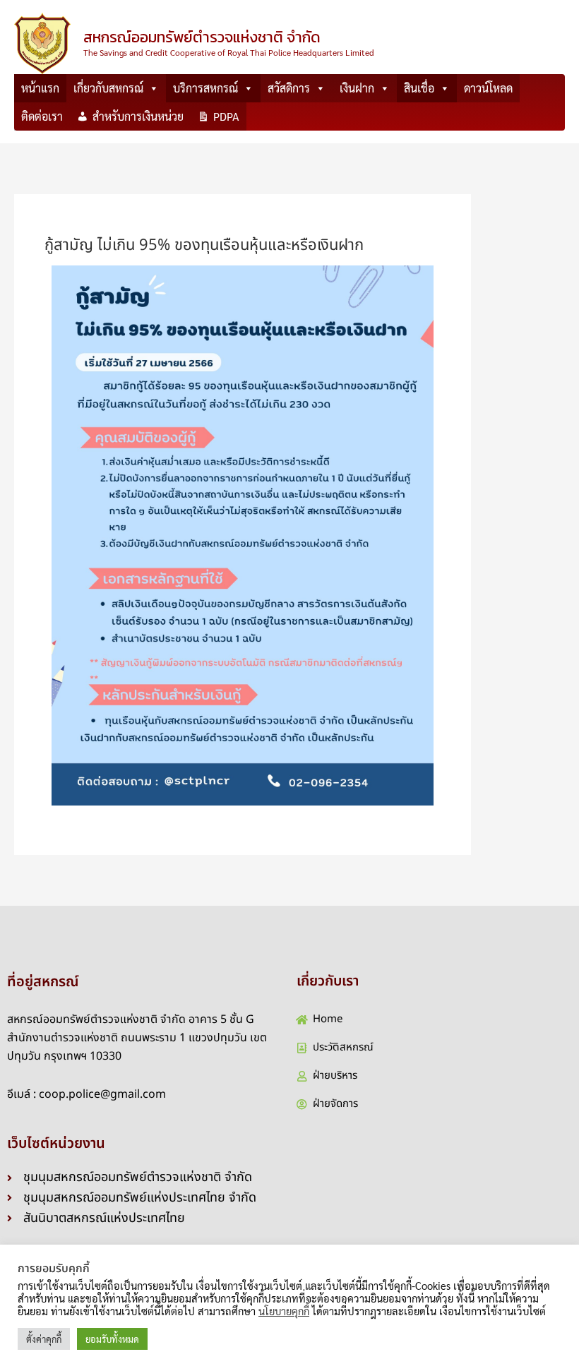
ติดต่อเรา (42, 116)
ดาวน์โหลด (488, 87)
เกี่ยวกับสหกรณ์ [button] (108, 87)
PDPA (226, 116)
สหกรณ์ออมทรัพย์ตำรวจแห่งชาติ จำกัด (202, 37)
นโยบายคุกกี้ (283, 1311)
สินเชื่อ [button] (419, 87)
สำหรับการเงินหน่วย (138, 116)
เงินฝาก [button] (357, 87)
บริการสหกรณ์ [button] (205, 87)
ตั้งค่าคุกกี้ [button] (43, 1339)
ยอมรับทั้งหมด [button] (112, 1339)
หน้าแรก (40, 87)
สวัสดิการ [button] (289, 87)
